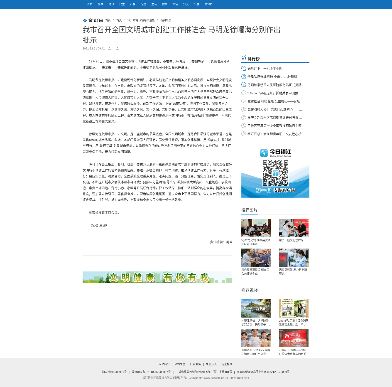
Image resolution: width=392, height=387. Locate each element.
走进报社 (226, 364)
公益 (197, 4)
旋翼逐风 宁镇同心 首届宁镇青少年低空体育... (255, 352)
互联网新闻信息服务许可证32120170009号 (263, 372)
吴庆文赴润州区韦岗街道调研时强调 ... (274, 117)
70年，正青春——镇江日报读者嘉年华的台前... (293, 352)
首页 (90, 4)
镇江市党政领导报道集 (141, 20)
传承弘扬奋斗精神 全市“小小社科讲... (273, 77)
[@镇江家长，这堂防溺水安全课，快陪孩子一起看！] (256, 308)
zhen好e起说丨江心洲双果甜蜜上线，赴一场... (294, 322)
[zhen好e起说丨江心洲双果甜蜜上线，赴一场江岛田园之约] (294, 308)
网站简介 (164, 364)
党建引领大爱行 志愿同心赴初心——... (274, 109)
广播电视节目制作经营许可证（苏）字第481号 (204, 372)
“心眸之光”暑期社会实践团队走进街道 (255, 242)
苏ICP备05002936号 (114, 372)
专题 (144, 4)
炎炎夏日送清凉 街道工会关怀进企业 (255, 271)
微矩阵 (209, 4)
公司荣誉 (179, 364)
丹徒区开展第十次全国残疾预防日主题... (275, 126)
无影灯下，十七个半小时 (264, 68)
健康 (165, 4)
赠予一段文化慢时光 (291, 240)
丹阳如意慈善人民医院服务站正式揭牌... (275, 85)
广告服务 (195, 364)
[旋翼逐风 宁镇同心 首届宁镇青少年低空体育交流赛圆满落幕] (256, 338)
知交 (186, 4)
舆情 (176, 4)
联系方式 (211, 364)
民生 (122, 4)
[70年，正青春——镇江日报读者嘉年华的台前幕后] (294, 338)
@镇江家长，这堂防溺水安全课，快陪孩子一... (256, 322)
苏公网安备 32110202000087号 (151, 372)
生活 (154, 4)
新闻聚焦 (165, 20)
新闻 (101, 4)
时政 (112, 4)
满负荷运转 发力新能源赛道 (293, 271)
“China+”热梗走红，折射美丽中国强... (274, 93)
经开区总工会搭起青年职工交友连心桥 (274, 134)
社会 (133, 4)
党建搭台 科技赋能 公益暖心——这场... (275, 101)
